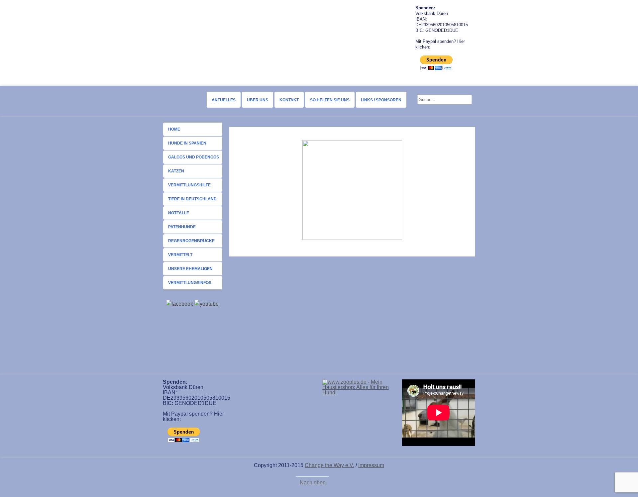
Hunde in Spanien (187, 143)
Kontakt (289, 100)
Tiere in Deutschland (192, 199)
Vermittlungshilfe (189, 185)
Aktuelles (224, 100)
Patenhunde (182, 227)
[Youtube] (206, 304)
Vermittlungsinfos (189, 282)
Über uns (257, 100)
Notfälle (178, 213)
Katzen (176, 171)
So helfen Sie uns (330, 100)
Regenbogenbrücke (191, 241)
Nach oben (313, 482)
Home (174, 129)
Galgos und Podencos (193, 157)
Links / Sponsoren (381, 100)
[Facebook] (179, 304)
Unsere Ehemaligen (190, 268)
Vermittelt (180, 254)
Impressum (371, 465)
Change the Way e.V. (329, 465)
